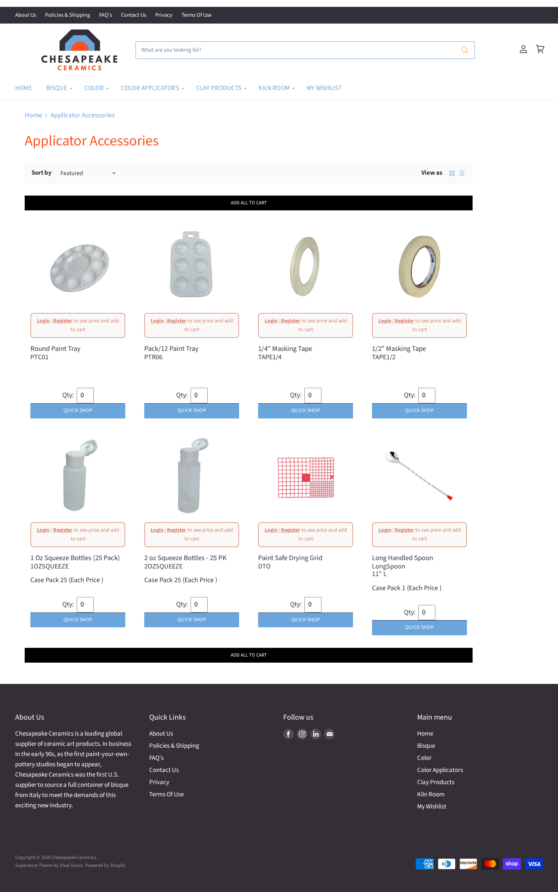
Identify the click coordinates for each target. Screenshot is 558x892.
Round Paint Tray (55, 349)
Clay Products (219, 88)
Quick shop (77, 410)
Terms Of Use (196, 15)
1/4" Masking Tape (285, 349)
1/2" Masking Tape (399, 349)
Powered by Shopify (105, 865)
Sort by (42, 173)
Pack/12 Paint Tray (171, 349)
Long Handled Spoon (402, 558)
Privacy (163, 15)
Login (43, 321)
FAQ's (105, 15)
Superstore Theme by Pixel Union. (49, 865)
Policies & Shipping (67, 15)
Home (23, 88)
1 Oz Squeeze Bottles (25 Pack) (75, 558)
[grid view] (452, 173)
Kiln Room (275, 88)
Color (94, 88)
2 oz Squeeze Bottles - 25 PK (185, 558)
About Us (25, 15)
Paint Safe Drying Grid (290, 558)
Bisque (57, 88)
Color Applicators (150, 88)
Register (63, 321)
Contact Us (133, 15)
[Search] (465, 50)
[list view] (462, 173)
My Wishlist (324, 88)
